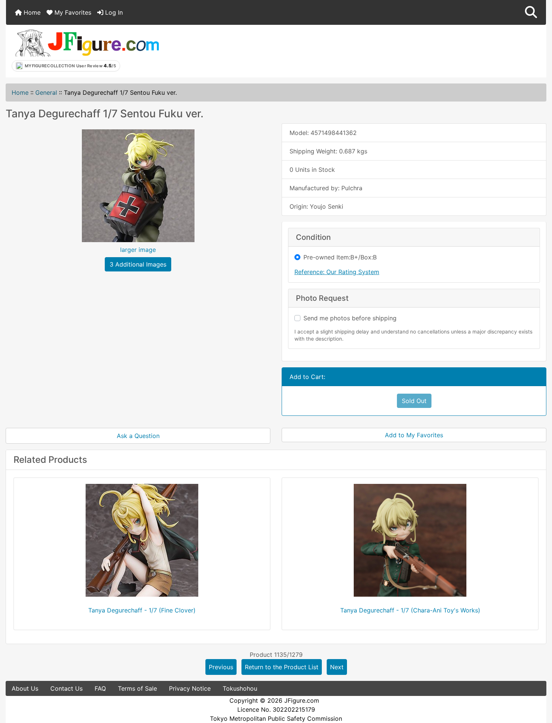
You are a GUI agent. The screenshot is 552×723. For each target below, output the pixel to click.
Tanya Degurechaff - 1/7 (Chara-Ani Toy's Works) (410, 610)
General (46, 92)
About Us (25, 688)
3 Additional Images (138, 264)
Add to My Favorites (414, 435)
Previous (221, 667)
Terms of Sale (137, 688)
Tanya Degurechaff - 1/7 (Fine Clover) (142, 610)
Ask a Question (138, 436)
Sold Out (414, 401)
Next (337, 667)
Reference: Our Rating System (336, 272)
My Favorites (72, 12)
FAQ (100, 688)
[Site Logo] (87, 42)
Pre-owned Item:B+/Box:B (340, 257)
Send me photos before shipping (350, 318)
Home (31, 12)
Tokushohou (240, 688)
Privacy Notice (190, 688)
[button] (531, 12)
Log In (113, 12)
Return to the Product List (281, 667)
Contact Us (66, 688)
